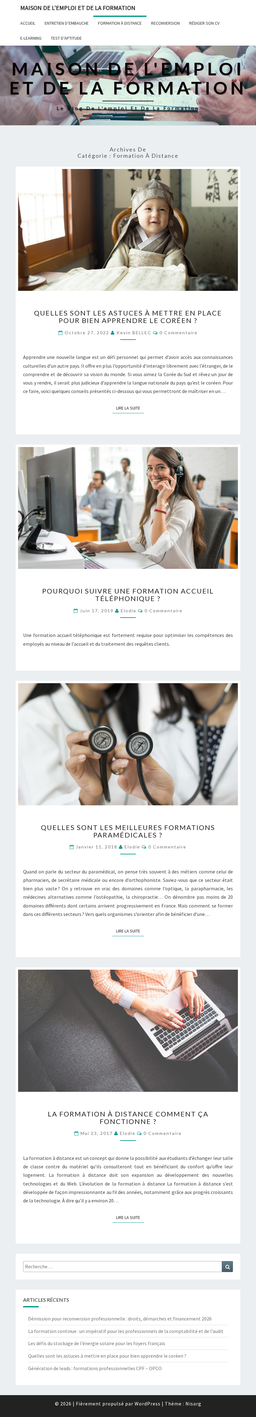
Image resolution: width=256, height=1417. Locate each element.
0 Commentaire (179, 332)
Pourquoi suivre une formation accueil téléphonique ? (128, 595)
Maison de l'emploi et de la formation (77, 8)
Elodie (128, 610)
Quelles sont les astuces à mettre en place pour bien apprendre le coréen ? (128, 317)
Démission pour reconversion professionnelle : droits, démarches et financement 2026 (120, 1318)
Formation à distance (120, 23)
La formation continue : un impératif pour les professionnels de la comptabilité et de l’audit (126, 1331)
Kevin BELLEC (133, 332)
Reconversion (165, 23)
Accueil (27, 23)
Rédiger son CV (204, 23)
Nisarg (193, 1403)
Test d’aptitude (66, 38)
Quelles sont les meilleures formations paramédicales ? (128, 831)
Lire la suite (130, 408)
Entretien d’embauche (67, 23)
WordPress (147, 1403)
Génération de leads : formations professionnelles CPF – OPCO (95, 1368)
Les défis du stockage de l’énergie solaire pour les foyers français (96, 1343)
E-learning (31, 38)
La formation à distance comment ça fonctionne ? (128, 1118)
